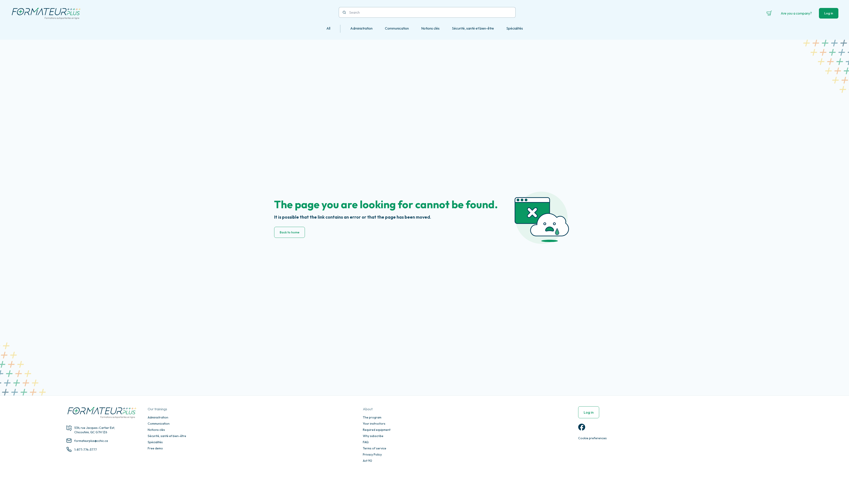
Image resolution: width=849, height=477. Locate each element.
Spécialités (155, 442)
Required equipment (376, 430)
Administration (158, 417)
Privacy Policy (372, 454)
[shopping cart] (769, 13)
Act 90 (367, 461)
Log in (828, 13)
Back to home (289, 232)
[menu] (424, 29)
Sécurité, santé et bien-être (167, 436)
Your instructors (374, 424)
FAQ (366, 442)
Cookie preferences (592, 438)
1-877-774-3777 (85, 450)
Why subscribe (373, 436)
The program (372, 417)
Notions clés (156, 430)
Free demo (155, 448)
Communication (159, 424)
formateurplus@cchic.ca (91, 441)
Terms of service (374, 448)
